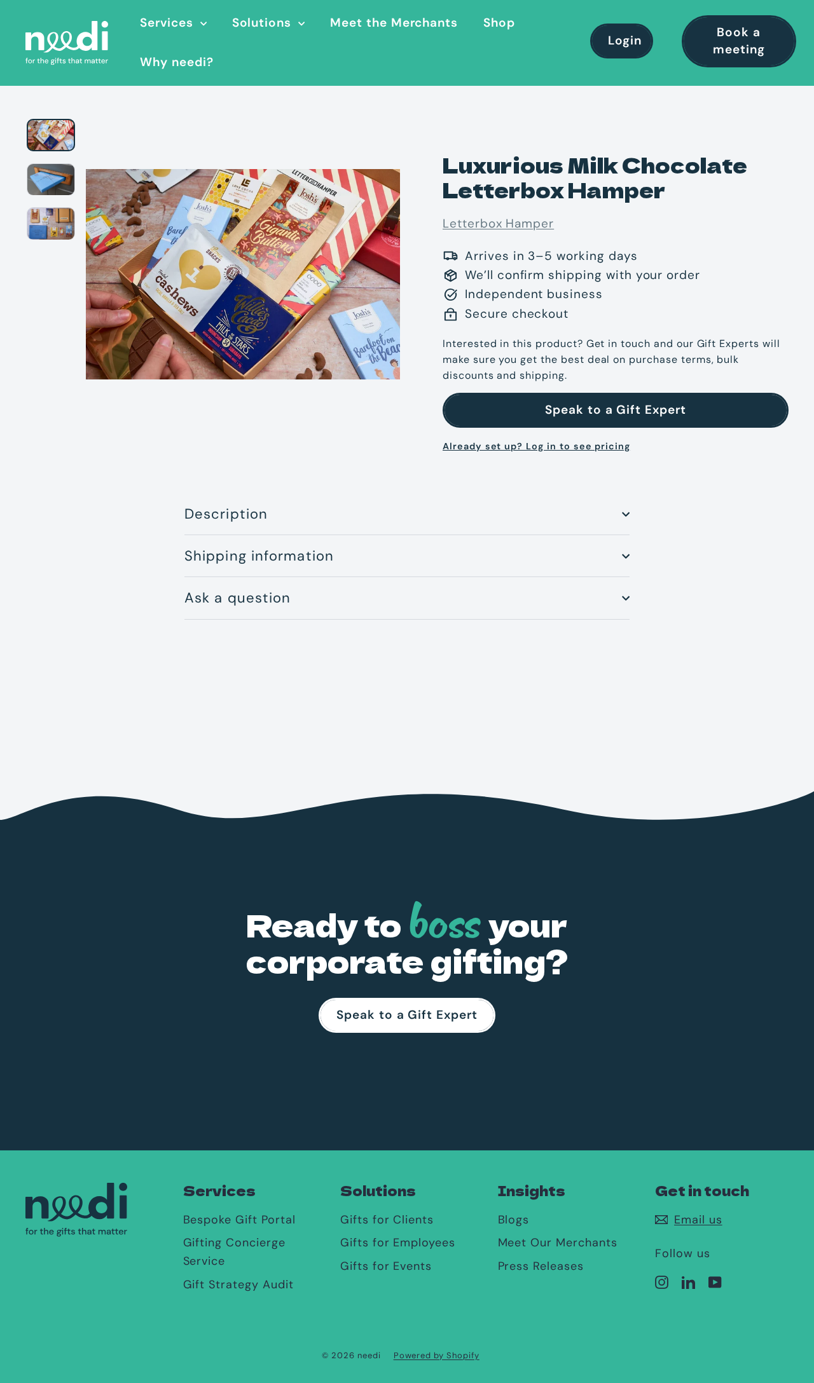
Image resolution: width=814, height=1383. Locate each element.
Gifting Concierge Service (234, 1252)
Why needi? (177, 62)
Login (625, 40)
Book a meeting (739, 40)
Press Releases (541, 1266)
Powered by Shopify (436, 1355)
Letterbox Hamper (498, 223)
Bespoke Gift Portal (239, 1219)
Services (168, 23)
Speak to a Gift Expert (615, 410)
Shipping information (259, 556)
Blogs (514, 1219)
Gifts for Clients (387, 1219)
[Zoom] (243, 273)
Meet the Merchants (394, 23)
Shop (499, 23)
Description (226, 514)
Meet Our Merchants (557, 1242)
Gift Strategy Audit (238, 1284)
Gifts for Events (386, 1266)
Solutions (264, 23)
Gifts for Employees (397, 1242)
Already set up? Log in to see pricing (536, 446)
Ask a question (237, 598)
